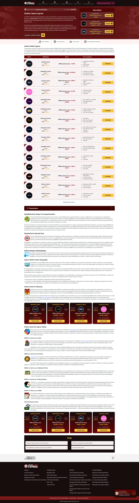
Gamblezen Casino (46, 109)
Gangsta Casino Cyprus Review (99, 477)
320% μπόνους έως (66, 81)
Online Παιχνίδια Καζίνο (53, 479)
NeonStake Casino (46, 100)
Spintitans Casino (45, 156)
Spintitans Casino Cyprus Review (100, 472)
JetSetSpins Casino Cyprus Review (100, 475)
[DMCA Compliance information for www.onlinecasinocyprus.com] (29, 457)
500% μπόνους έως (66, 101)
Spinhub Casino (45, 62)
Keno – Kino (50, 482)
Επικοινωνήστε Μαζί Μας (82, 498)
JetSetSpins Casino (45, 72)
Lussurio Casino (45, 91)
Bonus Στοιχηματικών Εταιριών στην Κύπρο (80, 479)
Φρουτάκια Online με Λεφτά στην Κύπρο (57, 477)
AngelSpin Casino (45, 175)
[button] (69, 208)
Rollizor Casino (45, 194)
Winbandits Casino (46, 166)
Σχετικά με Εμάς (53, 498)
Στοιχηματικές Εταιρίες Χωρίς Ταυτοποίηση (80, 492)
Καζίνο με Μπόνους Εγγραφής (31, 475)
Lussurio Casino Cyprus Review (99, 479)
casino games (73, 329)
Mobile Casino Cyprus (29, 477)
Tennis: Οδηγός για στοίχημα (77, 472)
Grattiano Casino (45, 138)
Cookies (125, 492)
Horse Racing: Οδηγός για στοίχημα (78, 475)
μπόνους (43, 297)
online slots (85, 341)
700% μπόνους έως (67, 73)
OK (134, 493)
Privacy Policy (73, 498)
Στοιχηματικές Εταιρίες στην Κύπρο (78, 482)
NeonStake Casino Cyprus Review (100, 482)
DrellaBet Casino (45, 147)
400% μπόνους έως (66, 120)
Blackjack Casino (51, 472)
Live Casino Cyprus (28, 472)
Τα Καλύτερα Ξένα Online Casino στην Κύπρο (35, 479)
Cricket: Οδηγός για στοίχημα (77, 477)
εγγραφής (48, 297)
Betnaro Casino (45, 185)
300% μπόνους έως (67, 63)
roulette (34, 356)
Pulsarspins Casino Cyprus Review (100, 484)
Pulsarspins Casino (45, 119)
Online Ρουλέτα (51, 484)
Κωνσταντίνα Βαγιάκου (41, 9)
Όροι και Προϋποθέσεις (63, 498)
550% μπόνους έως (67, 91)
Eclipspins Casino (45, 128)
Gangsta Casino (45, 81)
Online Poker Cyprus (52, 475)
